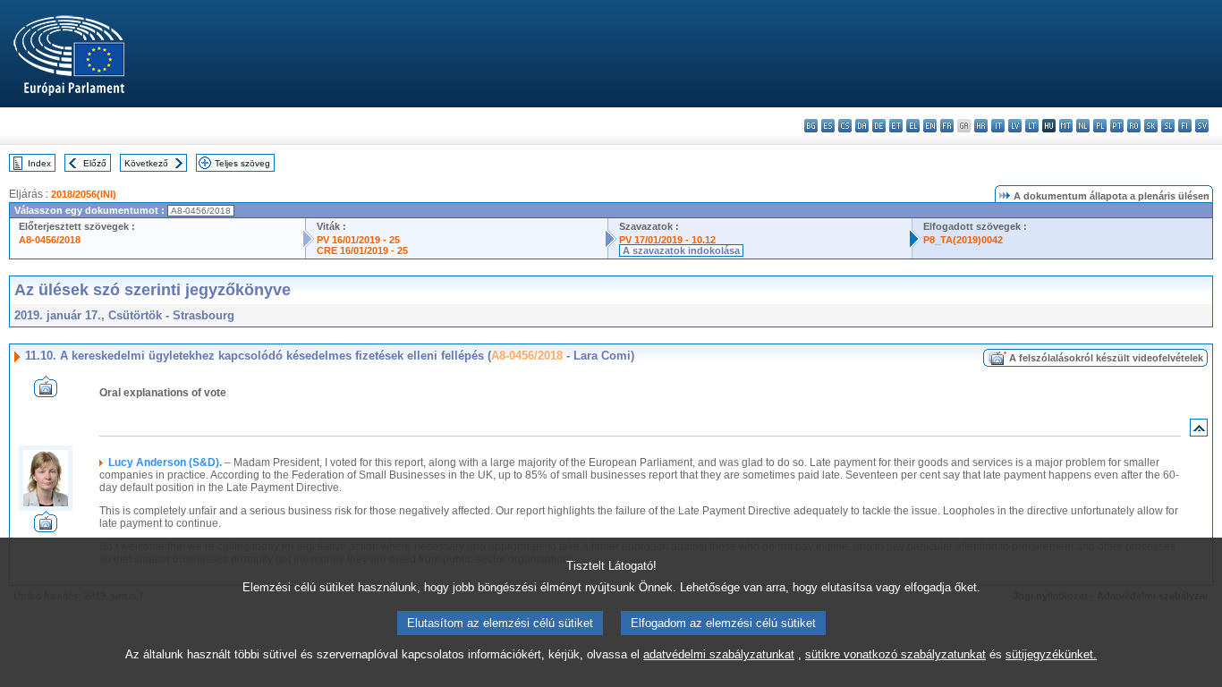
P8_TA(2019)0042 (963, 239)
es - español (828, 125)
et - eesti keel (896, 125)
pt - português (1117, 125)
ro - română (1134, 125)
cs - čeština (845, 125)
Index (39, 163)
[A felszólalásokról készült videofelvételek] (45, 392)
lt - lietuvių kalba (1032, 125)
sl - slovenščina (1168, 125)
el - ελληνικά (913, 125)
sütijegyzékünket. (1051, 654)
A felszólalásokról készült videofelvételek (1106, 357)
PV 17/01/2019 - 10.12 (667, 239)
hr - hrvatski (981, 125)
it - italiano (998, 125)
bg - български (811, 125)
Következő (146, 163)
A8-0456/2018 (50, 239)
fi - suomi (1185, 125)
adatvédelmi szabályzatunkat (718, 654)
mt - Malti (1066, 125)
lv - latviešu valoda (1015, 125)
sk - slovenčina (1151, 125)
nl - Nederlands (1083, 125)
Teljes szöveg (242, 163)
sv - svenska (1202, 125)
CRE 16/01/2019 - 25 (362, 250)
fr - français (947, 125)
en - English (930, 125)
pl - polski (1100, 125)
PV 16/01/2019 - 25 (358, 239)
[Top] (1199, 432)
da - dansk (862, 125)
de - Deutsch (879, 125)
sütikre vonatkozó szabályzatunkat (895, 654)
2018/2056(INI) (83, 194)
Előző (94, 163)
